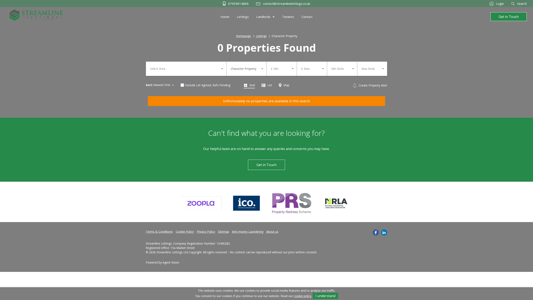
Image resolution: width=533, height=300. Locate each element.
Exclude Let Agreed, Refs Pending (207, 85)
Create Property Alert (372, 85)
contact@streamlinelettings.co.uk (286, 3)
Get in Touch (509, 16)
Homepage (243, 36)
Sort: (149, 85)
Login (499, 3)
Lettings (261, 36)
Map (286, 85)
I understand (325, 296)
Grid (252, 85)
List (269, 85)
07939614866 (238, 3)
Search (521, 3)
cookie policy (302, 296)
